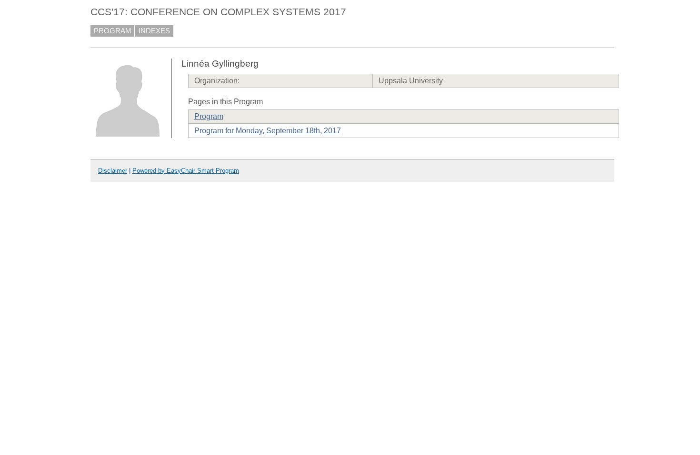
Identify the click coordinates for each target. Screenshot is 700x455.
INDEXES (154, 31)
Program (208, 116)
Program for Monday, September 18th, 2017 (267, 131)
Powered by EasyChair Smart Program (185, 170)
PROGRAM (112, 31)
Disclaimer (112, 170)
